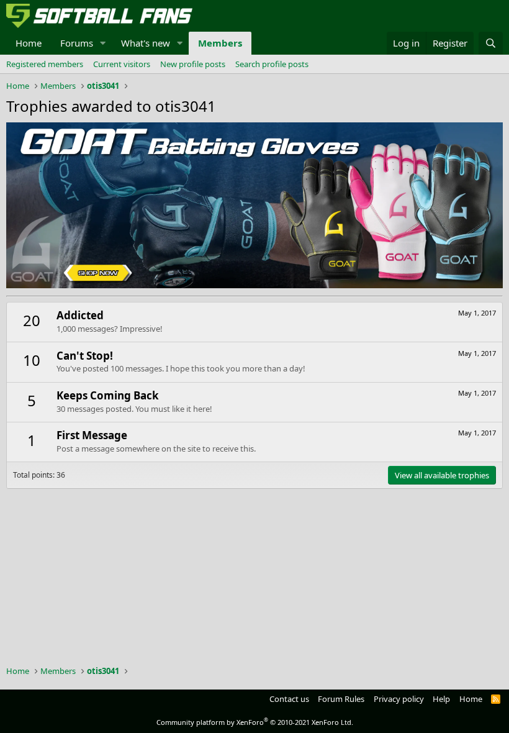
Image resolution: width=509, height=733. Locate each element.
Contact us (289, 698)
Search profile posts (272, 64)
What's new (145, 43)
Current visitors (121, 64)
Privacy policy (399, 698)
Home (29, 43)
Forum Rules (341, 698)
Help (441, 698)
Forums (76, 43)
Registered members (44, 64)
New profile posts (192, 64)
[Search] (491, 43)
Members (220, 43)
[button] (103, 43)
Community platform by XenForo (254, 722)
